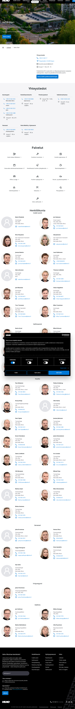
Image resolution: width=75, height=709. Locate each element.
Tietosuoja (53, 707)
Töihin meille (62, 660)
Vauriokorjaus (35, 669)
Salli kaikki (59, 372)
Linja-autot (48, 662)
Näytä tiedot (63, 368)
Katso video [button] (6, 36)
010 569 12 (55, 702)
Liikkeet (9, 47)
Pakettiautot (48, 658)
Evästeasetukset (43, 707)
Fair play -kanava (63, 667)
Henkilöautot (36, 654)
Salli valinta (37, 372)
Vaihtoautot (35, 660)
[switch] (29, 362)
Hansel (47, 667)
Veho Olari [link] (16, 47)
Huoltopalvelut (36, 667)
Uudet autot (35, 658)
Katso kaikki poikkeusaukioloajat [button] (47, 76)
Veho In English (63, 669)
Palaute (60, 707)
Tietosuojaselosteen (17, 689)
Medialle (61, 665)
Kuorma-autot (49, 660)
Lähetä (5, 693)
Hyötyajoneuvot (50, 654)
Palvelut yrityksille (37, 665)
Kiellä (16, 372)
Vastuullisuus (62, 662)
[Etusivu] (3, 47)
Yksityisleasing (36, 662)
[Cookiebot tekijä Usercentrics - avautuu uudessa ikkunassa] (63, 335)
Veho (60, 654)
